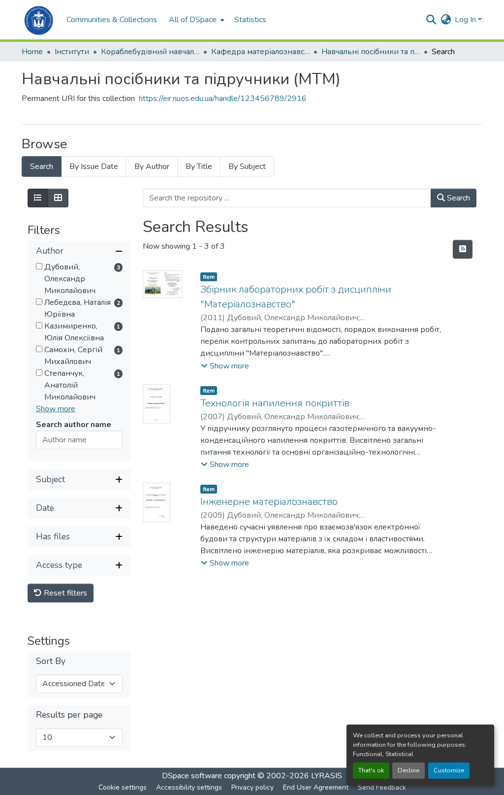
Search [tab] (41, 166)
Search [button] (457, 198)
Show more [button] (55, 408)
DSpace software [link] (192, 775)
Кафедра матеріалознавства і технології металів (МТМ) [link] (260, 51)
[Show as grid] (58, 198)
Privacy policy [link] (252, 787)
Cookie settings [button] (122, 787)
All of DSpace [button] (193, 19)
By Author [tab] (151, 166)
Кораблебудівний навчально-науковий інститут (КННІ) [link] (150, 51)
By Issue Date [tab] (93, 166)
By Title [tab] (199, 166)
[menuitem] (195, 19)
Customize (449, 770)
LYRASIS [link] (326, 775)
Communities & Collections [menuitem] (111, 19)
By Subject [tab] (247, 166)
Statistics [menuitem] (250, 19)
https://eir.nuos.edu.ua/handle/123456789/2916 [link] (223, 98)
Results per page (69, 715)
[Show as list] (38, 198)
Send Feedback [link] (382, 787)
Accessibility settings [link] (189, 787)
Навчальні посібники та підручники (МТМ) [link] (370, 51)
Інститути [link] (72, 51)
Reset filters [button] (64, 593)
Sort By (50, 661)
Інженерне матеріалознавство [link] (269, 501)
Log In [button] (466, 19)
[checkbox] (39, 266)
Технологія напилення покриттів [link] (274, 403)
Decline (408, 770)
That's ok (371, 770)
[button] (39, 19)
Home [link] (32, 51)
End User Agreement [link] (315, 787)
